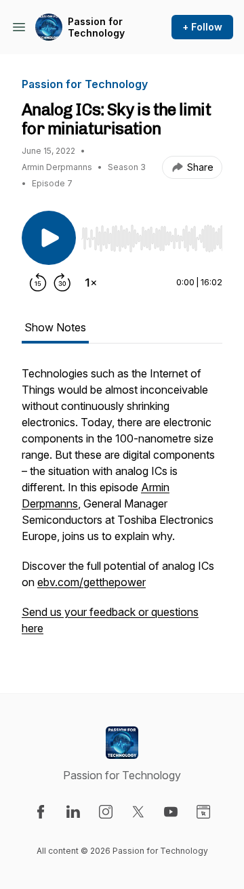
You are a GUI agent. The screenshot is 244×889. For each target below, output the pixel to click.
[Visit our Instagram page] (106, 812)
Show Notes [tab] (55, 327)
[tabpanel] (122, 507)
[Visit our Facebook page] (40, 812)
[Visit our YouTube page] (171, 812)
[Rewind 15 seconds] (37, 282)
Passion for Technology (96, 27)
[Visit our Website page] (203, 812)
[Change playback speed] (90, 282)
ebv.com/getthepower (91, 582)
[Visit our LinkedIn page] (73, 812)
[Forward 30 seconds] (62, 282)
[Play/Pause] (49, 238)
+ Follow (202, 27)
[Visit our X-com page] (138, 812)
